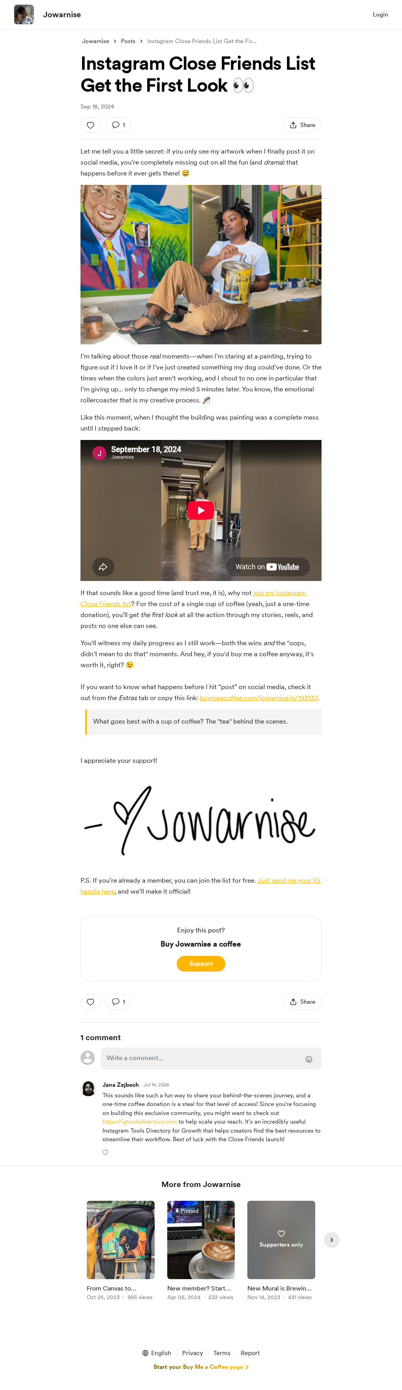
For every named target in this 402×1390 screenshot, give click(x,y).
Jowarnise (62, 14)
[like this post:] (90, 125)
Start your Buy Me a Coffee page (198, 1366)
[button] (106, 1152)
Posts (128, 41)
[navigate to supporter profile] (120, 1085)
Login (380, 14)
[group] (121, 1252)
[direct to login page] (211, 1059)
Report (250, 1353)
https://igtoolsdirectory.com (139, 1121)
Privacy (192, 1353)
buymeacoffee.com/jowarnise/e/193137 (259, 698)
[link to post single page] (121, 1252)
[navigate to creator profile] (24, 14)
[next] (332, 1240)
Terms (221, 1353)
